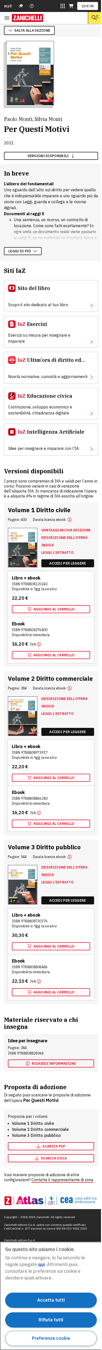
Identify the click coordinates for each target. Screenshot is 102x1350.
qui (41, 1264)
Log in (88, 6)
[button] (70, 520)
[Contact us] (31, 6)
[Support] (20, 6)
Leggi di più (19, 251)
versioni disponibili (48, 156)
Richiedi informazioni (54, 1063)
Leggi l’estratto (57, 552)
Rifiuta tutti (51, 1320)
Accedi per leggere (67, 563)
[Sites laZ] (62, 6)
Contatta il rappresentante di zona (62, 1179)
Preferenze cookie (51, 1338)
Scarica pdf (53, 1146)
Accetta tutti (51, 1300)
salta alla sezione (32, 30)
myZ (8, 6)
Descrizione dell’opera (64, 537)
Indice (47, 545)
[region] (51, 1296)
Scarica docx (54, 1158)
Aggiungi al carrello (54, 609)
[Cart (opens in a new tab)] (71, 6)
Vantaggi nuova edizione (66, 530)
